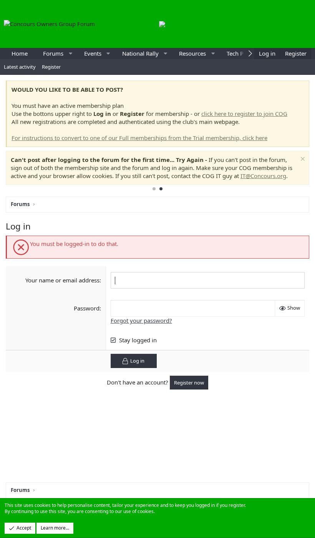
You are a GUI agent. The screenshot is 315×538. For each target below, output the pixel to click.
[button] (70, 53)
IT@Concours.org (263, 176)
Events (92, 53)
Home (20, 53)
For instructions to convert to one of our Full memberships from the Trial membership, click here (139, 138)
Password (86, 308)
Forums (53, 53)
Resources (192, 53)
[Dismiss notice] (301, 160)
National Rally (140, 53)
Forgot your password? (141, 320)
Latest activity (20, 66)
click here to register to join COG (244, 113)
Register (51, 66)
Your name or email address (62, 280)
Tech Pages (241, 53)
